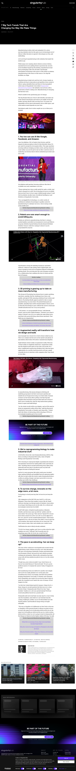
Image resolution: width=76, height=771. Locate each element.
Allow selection (66, 761)
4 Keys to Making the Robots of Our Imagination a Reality (36, 283)
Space (43, 7)
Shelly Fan (54, 681)
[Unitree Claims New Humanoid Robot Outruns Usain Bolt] (12, 674)
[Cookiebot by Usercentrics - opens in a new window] (7, 769)
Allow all (66, 758)
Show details (62, 768)
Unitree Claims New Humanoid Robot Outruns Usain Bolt (12, 679)
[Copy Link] (73, 67)
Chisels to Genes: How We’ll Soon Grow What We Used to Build (36, 484)
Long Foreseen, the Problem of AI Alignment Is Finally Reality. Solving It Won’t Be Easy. (37, 679)
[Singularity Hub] (38, 3)
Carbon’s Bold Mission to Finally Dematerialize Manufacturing (36, 323)
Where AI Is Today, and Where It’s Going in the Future (36, 210)
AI (10, 7)
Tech (52, 7)
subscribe (72, 3)
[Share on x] (73, 53)
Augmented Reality (28, 639)
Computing (28, 7)
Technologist (42, 641)
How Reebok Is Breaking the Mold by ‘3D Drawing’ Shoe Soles (36, 325)
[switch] (34, 769)
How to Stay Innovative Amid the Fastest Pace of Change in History (36, 537)
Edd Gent (4, 681)
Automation (37, 639)
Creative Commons (45, 639)
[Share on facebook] (73, 56)
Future (33, 7)
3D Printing (21, 639)
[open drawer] (2, 3)
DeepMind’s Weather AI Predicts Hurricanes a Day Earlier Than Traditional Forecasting (61, 679)
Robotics (22, 7)
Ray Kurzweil (36, 641)
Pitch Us (55, 753)
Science (38, 7)
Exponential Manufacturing (25, 641)
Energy (47, 7)
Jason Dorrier (4, 31)
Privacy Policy (68, 752)
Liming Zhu (29, 681)
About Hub (43, 752)
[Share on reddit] (73, 61)
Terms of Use (68, 753)
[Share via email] (73, 64)
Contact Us (55, 752)
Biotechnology (16, 7)
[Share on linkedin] (73, 58)
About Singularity (44, 753)
